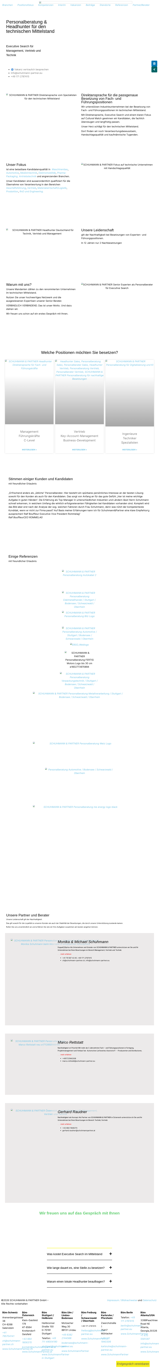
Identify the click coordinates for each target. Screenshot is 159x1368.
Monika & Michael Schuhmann (83, 942)
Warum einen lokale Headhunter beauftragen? (76, 1281)
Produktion (12, 191)
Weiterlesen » (29, 449)
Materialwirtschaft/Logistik (52, 188)
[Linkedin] (154, 63)
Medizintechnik (28, 172)
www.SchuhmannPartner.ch (17, 1349)
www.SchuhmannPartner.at (37, 1351)
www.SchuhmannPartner (75, 1351)
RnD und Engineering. (32, 191)
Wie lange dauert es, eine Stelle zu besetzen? (76, 1267)
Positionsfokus (25, 5)
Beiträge (90, 5)
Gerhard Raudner (72, 1112)
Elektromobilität (47, 172)
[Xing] (154, 69)
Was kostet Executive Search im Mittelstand (74, 1254)
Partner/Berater (141, 5)
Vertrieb (31, 188)
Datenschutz (150, 1300)
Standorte (105, 5)
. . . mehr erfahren (64, 954)
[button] (11, 510)
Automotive (12, 172)
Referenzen (121, 5)
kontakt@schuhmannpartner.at (39, 1347)
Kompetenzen (45, 5)
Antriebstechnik (28, 176)
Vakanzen (75, 5)
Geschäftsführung (16, 188)
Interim (62, 5)
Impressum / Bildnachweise (122, 1300)
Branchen (7, 5)
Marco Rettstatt (70, 1042)
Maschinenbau (60, 169)
